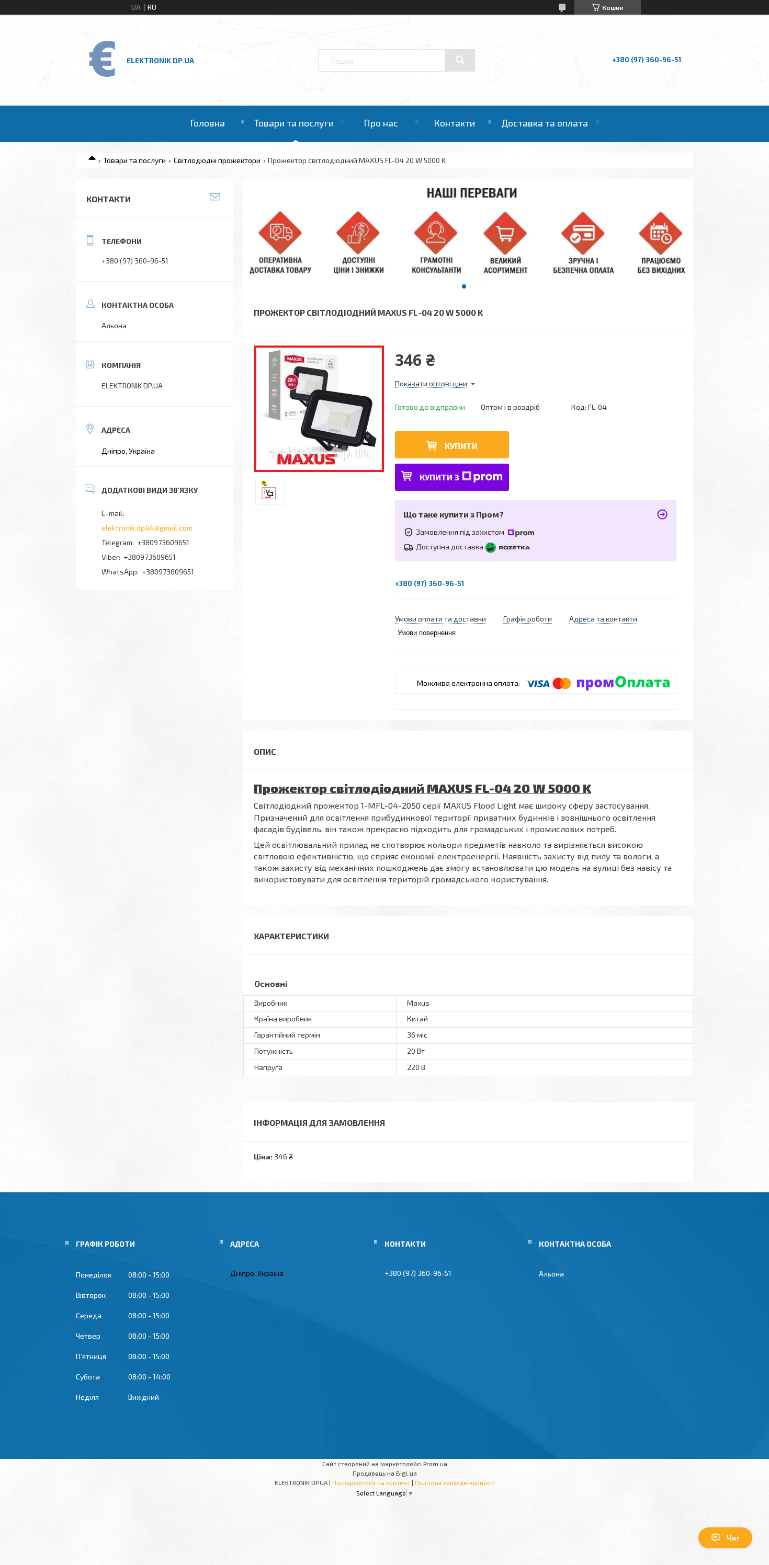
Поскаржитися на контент (371, 1482)
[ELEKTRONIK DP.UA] (102, 76)
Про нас (381, 123)
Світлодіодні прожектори (217, 160)
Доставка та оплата (544, 123)
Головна (207, 123)
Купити (461, 446)
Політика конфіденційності (455, 1482)
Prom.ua (435, 1463)
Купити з (439, 477)
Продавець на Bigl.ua (385, 1473)
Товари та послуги (294, 123)
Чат (733, 1538)
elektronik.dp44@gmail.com (147, 527)
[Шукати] (460, 60)
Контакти (454, 123)
